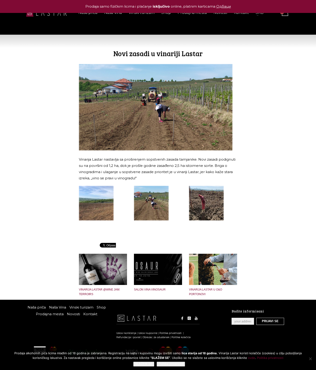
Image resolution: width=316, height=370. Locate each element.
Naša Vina (57, 307)
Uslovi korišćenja (126, 333)
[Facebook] (182, 318)
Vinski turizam (81, 307)
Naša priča (37, 307)
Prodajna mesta (50, 314)
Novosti (73, 314)
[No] (310, 358)
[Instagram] (189, 318)
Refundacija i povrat (128, 337)
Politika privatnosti (170, 333)
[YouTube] (196, 318)
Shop (101, 307)
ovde (251, 358)
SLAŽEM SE (143, 364)
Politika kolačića (181, 337)
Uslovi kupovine (147, 333)
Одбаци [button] (223, 6)
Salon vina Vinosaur (150, 289)
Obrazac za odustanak (156, 337)
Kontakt (90, 314)
